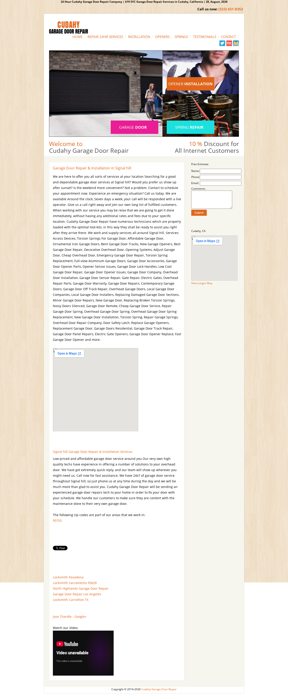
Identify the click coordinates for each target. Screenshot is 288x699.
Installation (139, 36)
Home (77, 36)
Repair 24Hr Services (105, 36)
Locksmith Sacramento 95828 (75, 583)
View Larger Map (201, 283)
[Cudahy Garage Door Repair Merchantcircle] (229, 45)
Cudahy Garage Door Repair (159, 689)
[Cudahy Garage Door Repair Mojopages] (236, 45)
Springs (181, 36)
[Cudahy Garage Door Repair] (68, 32)
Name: (195, 171)
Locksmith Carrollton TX (70, 600)
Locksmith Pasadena (68, 577)
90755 (57, 520)
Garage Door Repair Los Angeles (77, 594)
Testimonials (204, 36)
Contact (228, 36)
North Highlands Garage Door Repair (80, 588)
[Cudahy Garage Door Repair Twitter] (222, 45)
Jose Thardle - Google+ (70, 616)
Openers (162, 36)
